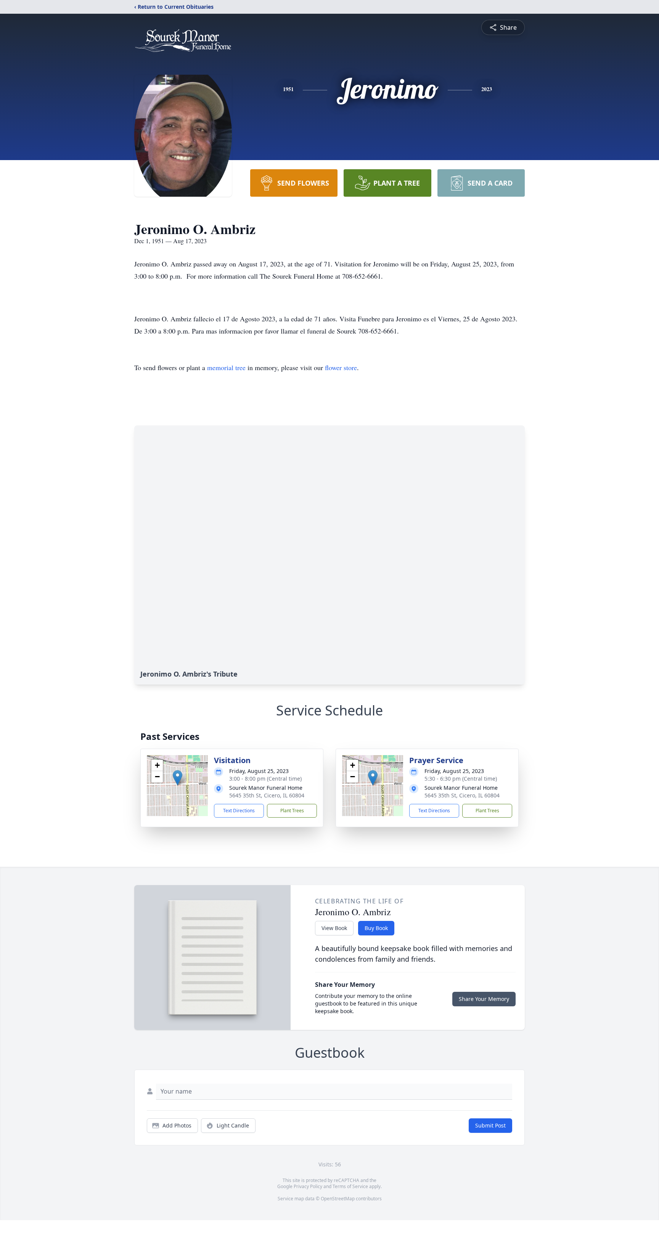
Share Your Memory (484, 998)
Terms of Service (350, 1186)
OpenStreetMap (338, 1198)
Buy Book (376, 928)
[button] (177, 778)
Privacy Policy (308, 1186)
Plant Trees (292, 810)
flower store (341, 367)
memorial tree (226, 367)
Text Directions (239, 810)
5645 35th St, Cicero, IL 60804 (266, 795)
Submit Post (490, 1125)
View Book (334, 928)
